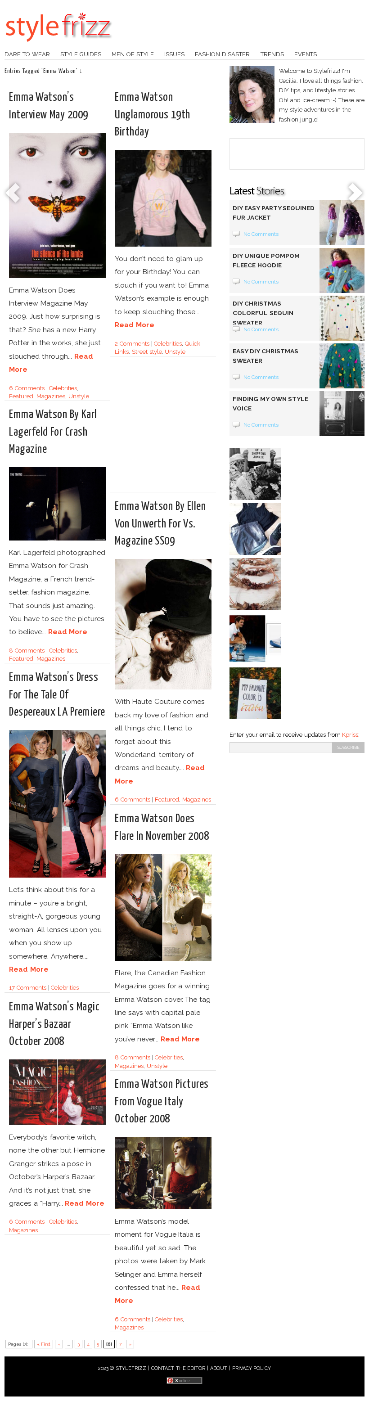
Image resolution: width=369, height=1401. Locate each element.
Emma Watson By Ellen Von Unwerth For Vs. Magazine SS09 (160, 523)
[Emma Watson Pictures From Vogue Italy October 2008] (163, 1207)
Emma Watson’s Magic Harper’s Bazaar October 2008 (54, 1024)
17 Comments (27, 987)
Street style (147, 351)
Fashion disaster (222, 54)
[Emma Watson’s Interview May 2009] (57, 276)
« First (44, 1344)
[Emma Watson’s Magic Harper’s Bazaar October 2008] (57, 1123)
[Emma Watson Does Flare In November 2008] (163, 959)
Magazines (50, 396)
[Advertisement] (190, 428)
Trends (272, 54)
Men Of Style (133, 54)
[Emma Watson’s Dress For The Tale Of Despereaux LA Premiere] (57, 876)
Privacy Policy (251, 1368)
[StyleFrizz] (58, 46)
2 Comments (132, 343)
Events (305, 54)
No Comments (261, 234)
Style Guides (80, 54)
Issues (174, 54)
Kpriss (350, 734)
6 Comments (27, 388)
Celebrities (63, 388)
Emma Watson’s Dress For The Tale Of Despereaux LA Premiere (57, 694)
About (218, 1368)
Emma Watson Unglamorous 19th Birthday (152, 114)
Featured (21, 396)
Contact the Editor (178, 1368)
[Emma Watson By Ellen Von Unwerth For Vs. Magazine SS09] (163, 687)
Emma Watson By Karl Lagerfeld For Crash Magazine (53, 432)
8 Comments (27, 650)
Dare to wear (27, 54)
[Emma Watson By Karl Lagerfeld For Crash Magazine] (57, 538)
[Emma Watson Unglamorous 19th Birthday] (163, 245)
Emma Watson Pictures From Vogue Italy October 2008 (162, 1101)
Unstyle (78, 396)
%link (13, 193)
